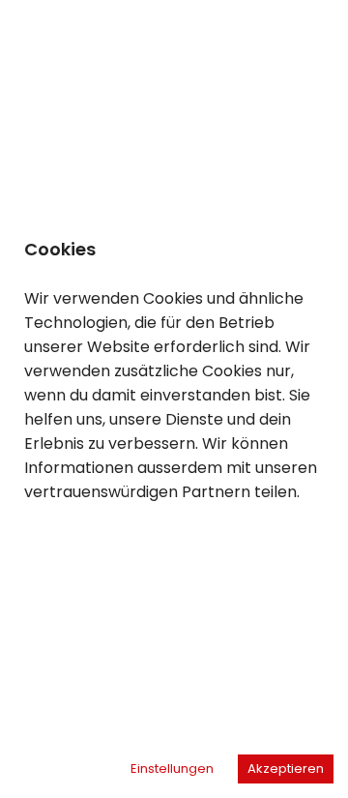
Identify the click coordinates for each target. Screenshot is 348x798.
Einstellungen (172, 768)
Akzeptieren (285, 768)
